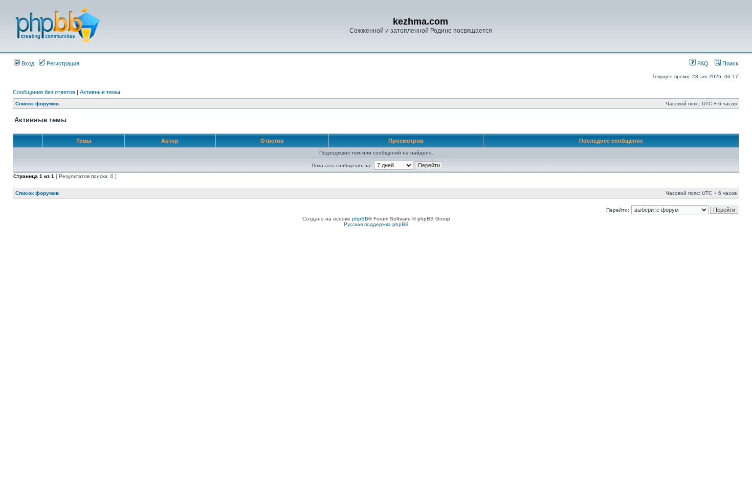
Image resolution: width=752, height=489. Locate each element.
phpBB (360, 218)
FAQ (702, 63)
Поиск (729, 63)
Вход (27, 63)
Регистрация (62, 63)
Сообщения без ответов (44, 92)
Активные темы (100, 92)
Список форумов (37, 103)
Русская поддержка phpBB (376, 224)
